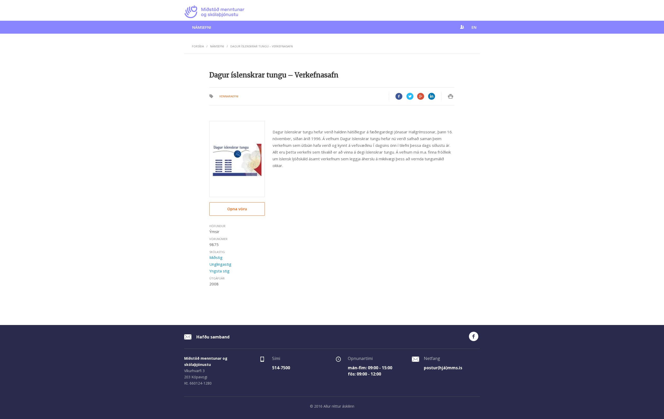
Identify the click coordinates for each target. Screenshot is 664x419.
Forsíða (198, 46)
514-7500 (281, 368)
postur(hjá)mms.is (443, 368)
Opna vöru (237, 208)
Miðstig (216, 257)
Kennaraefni (228, 96)
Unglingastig (220, 264)
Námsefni (201, 27)
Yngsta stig (219, 270)
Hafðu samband (212, 337)
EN (474, 27)
